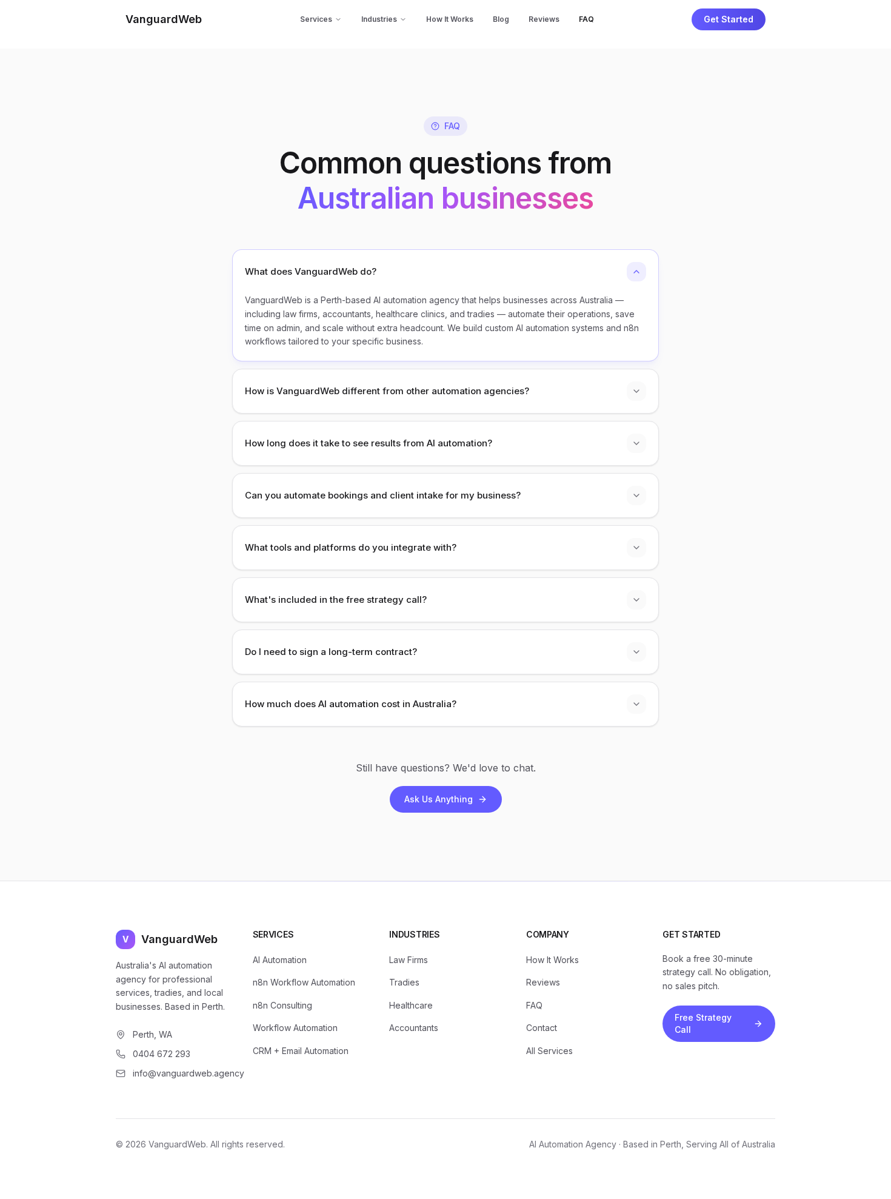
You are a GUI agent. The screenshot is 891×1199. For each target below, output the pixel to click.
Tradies (404, 982)
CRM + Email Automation (301, 1051)
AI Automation (280, 960)
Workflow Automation (295, 1028)
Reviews (544, 19)
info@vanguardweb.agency (181, 1073)
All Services (549, 1051)
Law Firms (408, 960)
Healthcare (411, 1005)
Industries (379, 19)
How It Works (449, 19)
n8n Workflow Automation (304, 982)
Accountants (413, 1028)
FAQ (586, 19)
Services (316, 19)
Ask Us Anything (438, 799)
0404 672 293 (161, 1054)
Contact (541, 1028)
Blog (501, 19)
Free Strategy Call (703, 1023)
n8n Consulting (282, 1005)
